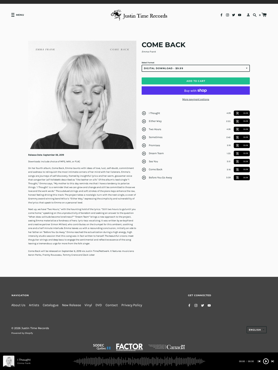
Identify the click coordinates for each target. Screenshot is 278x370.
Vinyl (88, 305)
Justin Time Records (35, 328)
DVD (99, 305)
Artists (34, 305)
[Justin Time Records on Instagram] (227, 14)
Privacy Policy (131, 305)
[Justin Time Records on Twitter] (233, 14)
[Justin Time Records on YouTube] (239, 14)
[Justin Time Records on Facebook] (221, 14)
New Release (71, 305)
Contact (112, 305)
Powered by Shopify (22, 333)
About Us (18, 305)
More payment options (195, 99)
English (255, 329)
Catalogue (50, 305)
